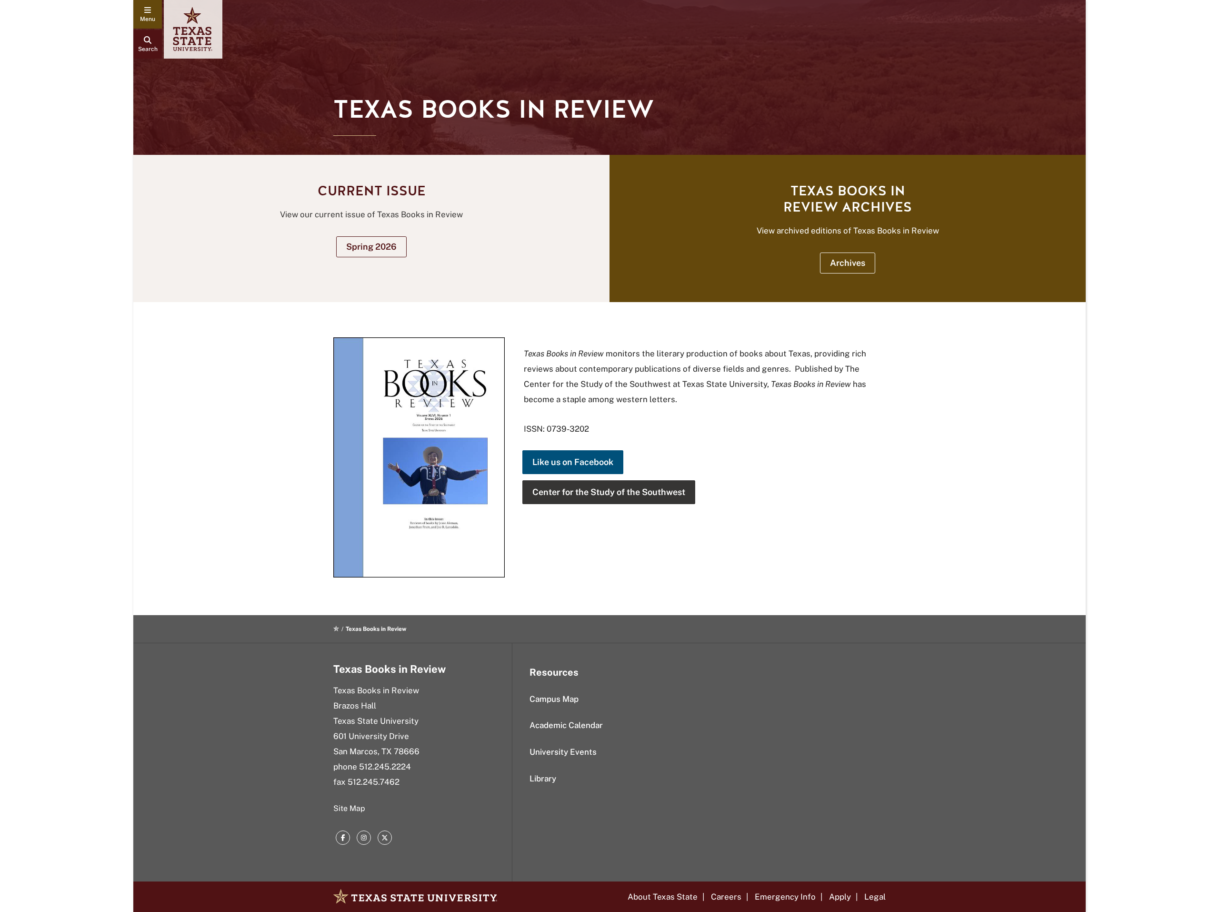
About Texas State (663, 897)
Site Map (349, 808)
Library (543, 778)
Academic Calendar (566, 725)
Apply (840, 897)
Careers (726, 897)
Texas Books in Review (389, 669)
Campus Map (554, 699)
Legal (875, 897)
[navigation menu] (147, 14)
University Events (563, 752)
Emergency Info (785, 897)
